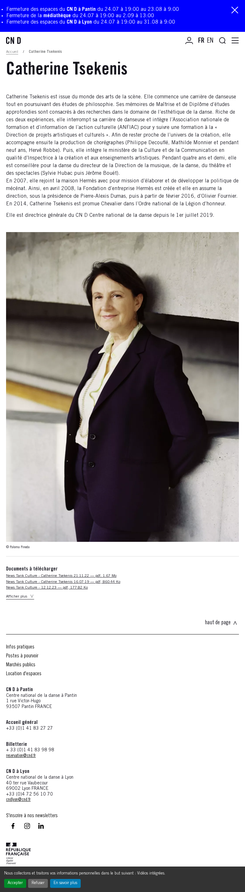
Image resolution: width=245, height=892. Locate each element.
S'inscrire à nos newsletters (32, 815)
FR (201, 41)
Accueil (12, 52)
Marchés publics (20, 665)
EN (210, 41)
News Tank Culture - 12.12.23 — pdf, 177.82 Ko (47, 588)
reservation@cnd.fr (21, 756)
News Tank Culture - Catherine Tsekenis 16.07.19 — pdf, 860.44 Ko (63, 582)
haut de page (218, 623)
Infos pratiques (20, 647)
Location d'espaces (23, 673)
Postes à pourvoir (22, 656)
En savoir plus (65, 883)
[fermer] (235, 10)
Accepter (15, 883)
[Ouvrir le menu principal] (235, 41)
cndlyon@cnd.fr (18, 800)
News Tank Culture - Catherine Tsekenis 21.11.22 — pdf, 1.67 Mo (61, 576)
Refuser (38, 883)
